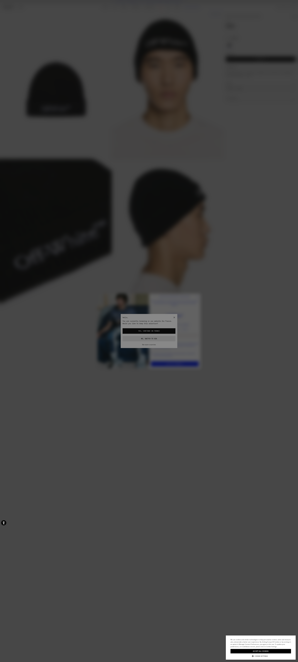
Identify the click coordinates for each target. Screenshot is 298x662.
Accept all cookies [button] (261, 651)
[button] (260, 656)
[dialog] (261, 647)
